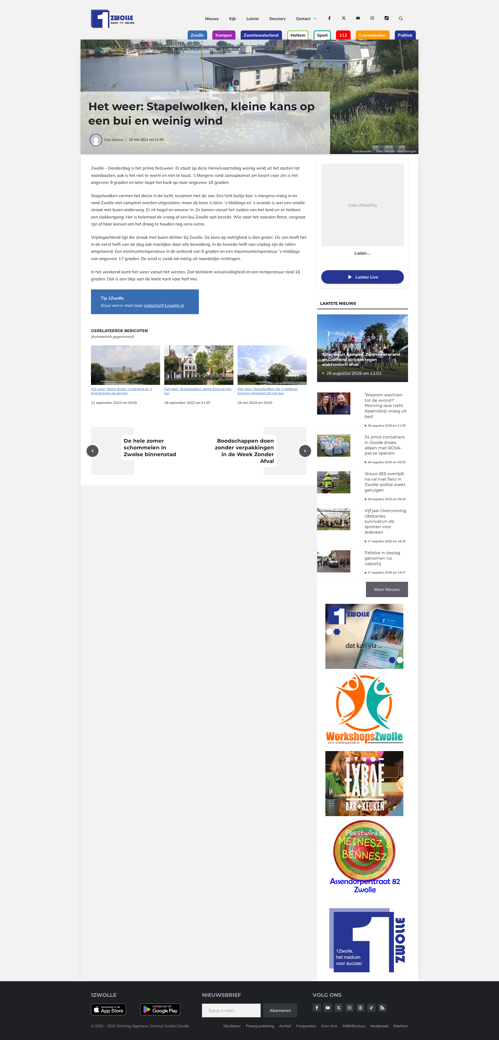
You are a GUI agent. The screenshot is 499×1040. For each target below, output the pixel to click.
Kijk (232, 18)
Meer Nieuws (387, 589)
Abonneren (280, 1010)
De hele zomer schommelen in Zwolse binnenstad (150, 447)
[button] (401, 18)
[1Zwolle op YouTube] (358, 18)
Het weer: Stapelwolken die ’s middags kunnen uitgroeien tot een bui (268, 391)
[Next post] (305, 451)
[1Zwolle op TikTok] (386, 18)
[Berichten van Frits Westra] (96, 140)
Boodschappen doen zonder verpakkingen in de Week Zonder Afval (244, 451)
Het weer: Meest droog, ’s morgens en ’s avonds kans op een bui (121, 391)
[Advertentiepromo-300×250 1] (367, 970)
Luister (252, 18)
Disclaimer (232, 1026)
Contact (303, 18)
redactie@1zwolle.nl (164, 305)
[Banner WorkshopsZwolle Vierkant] (364, 747)
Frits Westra (113, 140)
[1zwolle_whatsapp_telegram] (364, 667)
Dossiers (278, 18)
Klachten (400, 1026)
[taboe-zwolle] (364, 814)
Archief (285, 1026)
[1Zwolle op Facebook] (329, 18)
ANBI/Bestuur (353, 1026)
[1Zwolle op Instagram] (372, 18)
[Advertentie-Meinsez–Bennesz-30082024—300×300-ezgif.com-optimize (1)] (364, 894)
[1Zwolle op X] (344, 18)
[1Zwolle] (112, 18)
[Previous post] (92, 451)
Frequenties (306, 1026)
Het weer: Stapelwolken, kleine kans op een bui (198, 391)
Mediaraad (379, 1026)
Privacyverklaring (260, 1026)
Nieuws (212, 18)
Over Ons (329, 1026)
